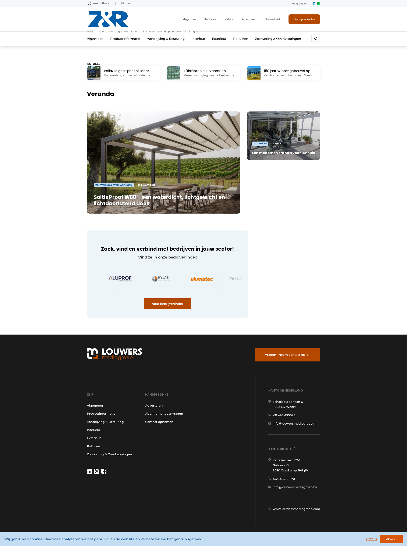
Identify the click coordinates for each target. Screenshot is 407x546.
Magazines (189, 19)
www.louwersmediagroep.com (296, 509)
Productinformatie (125, 39)
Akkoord (391, 539)
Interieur (198, 39)
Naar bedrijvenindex (168, 304)
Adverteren (249, 19)
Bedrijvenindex (304, 19)
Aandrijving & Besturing (166, 39)
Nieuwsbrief (272, 19)
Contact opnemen (159, 422)
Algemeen (95, 39)
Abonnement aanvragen (164, 413)
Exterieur (219, 39)
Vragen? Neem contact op (285, 355)
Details (371, 539)
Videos (229, 19)
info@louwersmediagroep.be (295, 487)
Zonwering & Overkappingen (278, 39)
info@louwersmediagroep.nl (294, 423)
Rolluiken (240, 39)
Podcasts (210, 19)
